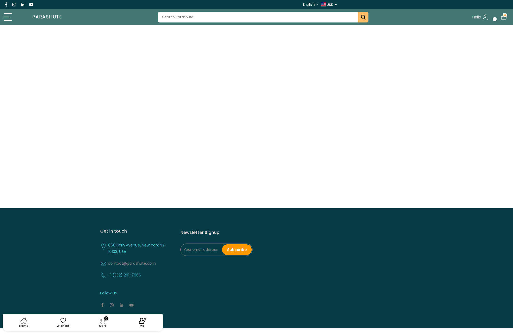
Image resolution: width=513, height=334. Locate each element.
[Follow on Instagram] (14, 4)
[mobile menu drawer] (13, 17)
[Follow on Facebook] (6, 4)
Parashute (47, 17)
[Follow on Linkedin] (22, 4)
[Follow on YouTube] (31, 4)
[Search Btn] (363, 17)
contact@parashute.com (132, 263)
